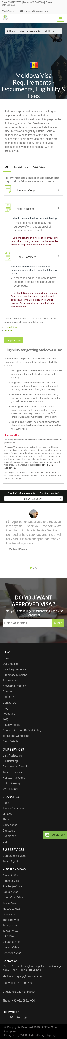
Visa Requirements (14, 669)
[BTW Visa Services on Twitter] (11, 1017)
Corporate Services (14, 855)
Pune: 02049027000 (11, 2)
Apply (58, 623)
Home (6, 658)
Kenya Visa (10, 903)
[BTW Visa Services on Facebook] (5, 1017)
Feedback (9, 713)
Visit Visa (39, 167)
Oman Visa (9, 914)
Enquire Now (14, 340)
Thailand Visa (11, 919)
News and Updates (14, 685)
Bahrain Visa (10, 892)
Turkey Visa (10, 925)
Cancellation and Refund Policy (22, 730)
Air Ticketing (10, 761)
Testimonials (10, 680)
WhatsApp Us (8, 11)
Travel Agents (11, 861)
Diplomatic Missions (15, 674)
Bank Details (10, 741)
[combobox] (33, 498)
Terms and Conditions (16, 735)
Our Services (10, 663)
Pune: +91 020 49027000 (18, 982)
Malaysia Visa (11, 908)
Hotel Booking (11, 783)
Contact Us (9, 702)
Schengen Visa (12, 953)
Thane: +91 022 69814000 (19, 1000)
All (7, 167)
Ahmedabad (10, 825)
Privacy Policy (11, 724)
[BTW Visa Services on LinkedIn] (18, 1017)
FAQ (5, 719)
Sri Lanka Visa (11, 941)
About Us (8, 697)
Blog (5, 708)
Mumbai (7, 814)
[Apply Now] (47, 835)
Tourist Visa (21, 167)
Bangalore (9, 830)
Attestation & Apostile (16, 766)
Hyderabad (9, 836)
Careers (7, 691)
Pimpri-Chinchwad (14, 808)
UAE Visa (9, 936)
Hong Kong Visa (13, 897)
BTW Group (51, 1027)
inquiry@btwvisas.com (36, 11)
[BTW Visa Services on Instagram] (25, 1017)
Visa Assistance (12, 755)
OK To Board (10, 788)
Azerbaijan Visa (12, 886)
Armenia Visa (11, 880)
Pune (6, 802)
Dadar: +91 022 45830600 (19, 991)
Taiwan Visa (10, 930)
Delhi (6, 841)
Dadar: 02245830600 (33, 2)
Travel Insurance (13, 772)
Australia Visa (11, 875)
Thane (6, 819)
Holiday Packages (14, 777)
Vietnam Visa (11, 947)
